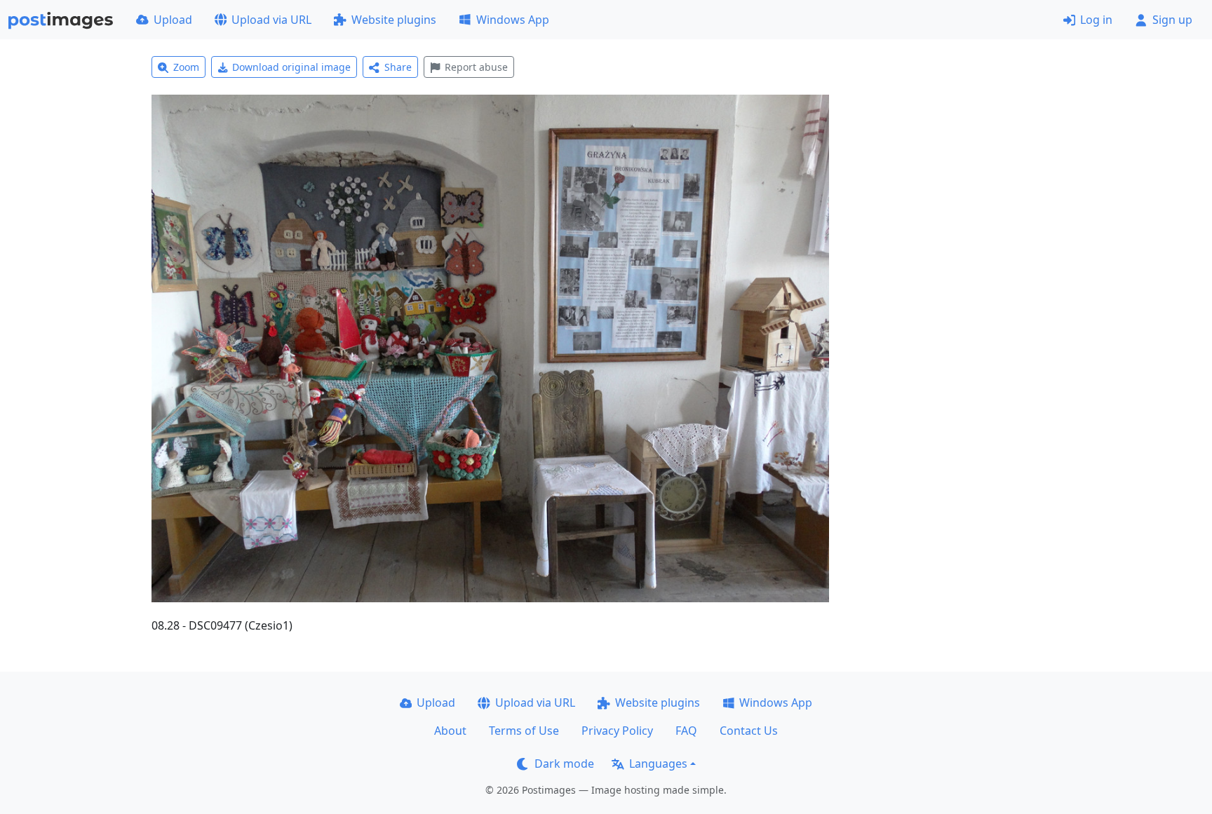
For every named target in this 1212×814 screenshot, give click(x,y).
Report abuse (476, 67)
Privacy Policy (617, 730)
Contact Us (749, 730)
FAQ (686, 730)
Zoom (186, 67)
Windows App (512, 19)
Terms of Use (524, 730)
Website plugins (393, 19)
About (450, 730)
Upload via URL (271, 19)
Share (398, 67)
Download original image (291, 67)
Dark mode (564, 763)
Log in (1096, 19)
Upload (173, 19)
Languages (658, 763)
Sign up (1172, 19)
